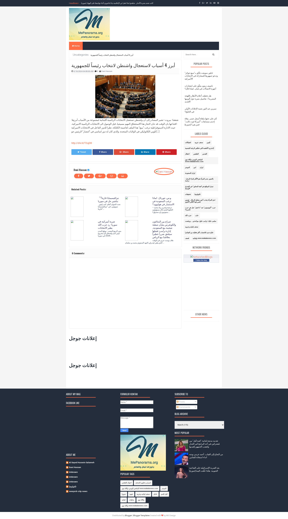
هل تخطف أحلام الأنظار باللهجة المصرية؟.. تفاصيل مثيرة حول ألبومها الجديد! (200, 98)
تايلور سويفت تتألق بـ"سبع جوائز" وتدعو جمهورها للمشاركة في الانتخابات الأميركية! (201, 75)
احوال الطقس (127, 483)
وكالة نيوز (141, 500)
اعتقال (187, 154)
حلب (196, 215)
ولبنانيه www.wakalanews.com (204, 238)
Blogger (128, 515)
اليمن (208, 142)
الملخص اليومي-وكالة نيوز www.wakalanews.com (194, 161)
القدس (204, 154)
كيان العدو (164, 494)
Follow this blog (201, 260)
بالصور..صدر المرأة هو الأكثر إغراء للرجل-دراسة (199, 180)
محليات (131, 500)
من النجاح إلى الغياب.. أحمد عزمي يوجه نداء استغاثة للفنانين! (206, 456)
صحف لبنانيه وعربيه (191, 227)
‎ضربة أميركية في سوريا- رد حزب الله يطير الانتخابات (107, 224)
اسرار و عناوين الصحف (143, 483)
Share (104, 152)
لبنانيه (123, 500)
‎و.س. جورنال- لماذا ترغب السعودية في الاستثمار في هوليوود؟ (163, 201)
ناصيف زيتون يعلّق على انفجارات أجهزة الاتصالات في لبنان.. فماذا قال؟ (200, 87)
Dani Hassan (80, 170)
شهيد (131, 494)
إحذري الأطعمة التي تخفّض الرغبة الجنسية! (199, 148)
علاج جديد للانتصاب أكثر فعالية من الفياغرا (199, 233)
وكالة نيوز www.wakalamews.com (134, 506)
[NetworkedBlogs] (201, 256)
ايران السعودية (190, 173)
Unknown (73, 472)
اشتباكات (188, 142)
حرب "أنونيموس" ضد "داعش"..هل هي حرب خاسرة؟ (200, 209)
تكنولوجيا (198, 194)
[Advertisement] (123, 351)
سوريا (124, 494)
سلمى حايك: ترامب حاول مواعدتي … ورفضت (200, 221)
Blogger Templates (141, 515)
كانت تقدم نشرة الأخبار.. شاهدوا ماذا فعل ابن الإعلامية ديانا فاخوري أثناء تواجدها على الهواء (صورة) (117, 3)
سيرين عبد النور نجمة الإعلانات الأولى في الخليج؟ (200, 110)
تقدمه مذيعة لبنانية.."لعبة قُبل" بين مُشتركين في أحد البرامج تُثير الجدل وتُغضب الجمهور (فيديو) (204, 443)
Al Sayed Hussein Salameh (81, 462)
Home (77, 46)
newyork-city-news (78, 491)
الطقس (196, 154)
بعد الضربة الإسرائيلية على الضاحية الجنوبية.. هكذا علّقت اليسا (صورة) (204, 469)
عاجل (155, 494)
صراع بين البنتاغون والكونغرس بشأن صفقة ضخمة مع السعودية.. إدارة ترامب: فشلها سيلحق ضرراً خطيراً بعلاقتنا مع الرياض (164, 229)
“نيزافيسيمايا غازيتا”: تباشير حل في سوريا (108, 199)
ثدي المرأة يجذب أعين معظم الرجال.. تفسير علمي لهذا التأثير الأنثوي (200, 201)
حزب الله (188, 215)
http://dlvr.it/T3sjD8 (81, 143)
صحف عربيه (199, 142)
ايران (201, 167)
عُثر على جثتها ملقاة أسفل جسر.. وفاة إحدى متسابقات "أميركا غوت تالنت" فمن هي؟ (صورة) (201, 121)
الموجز (187, 167)
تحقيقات (188, 194)
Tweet (83, 152)
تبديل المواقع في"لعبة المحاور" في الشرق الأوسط (199, 187)
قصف (187, 238)
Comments (184, 407)
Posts (181, 401)
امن (195, 167)
